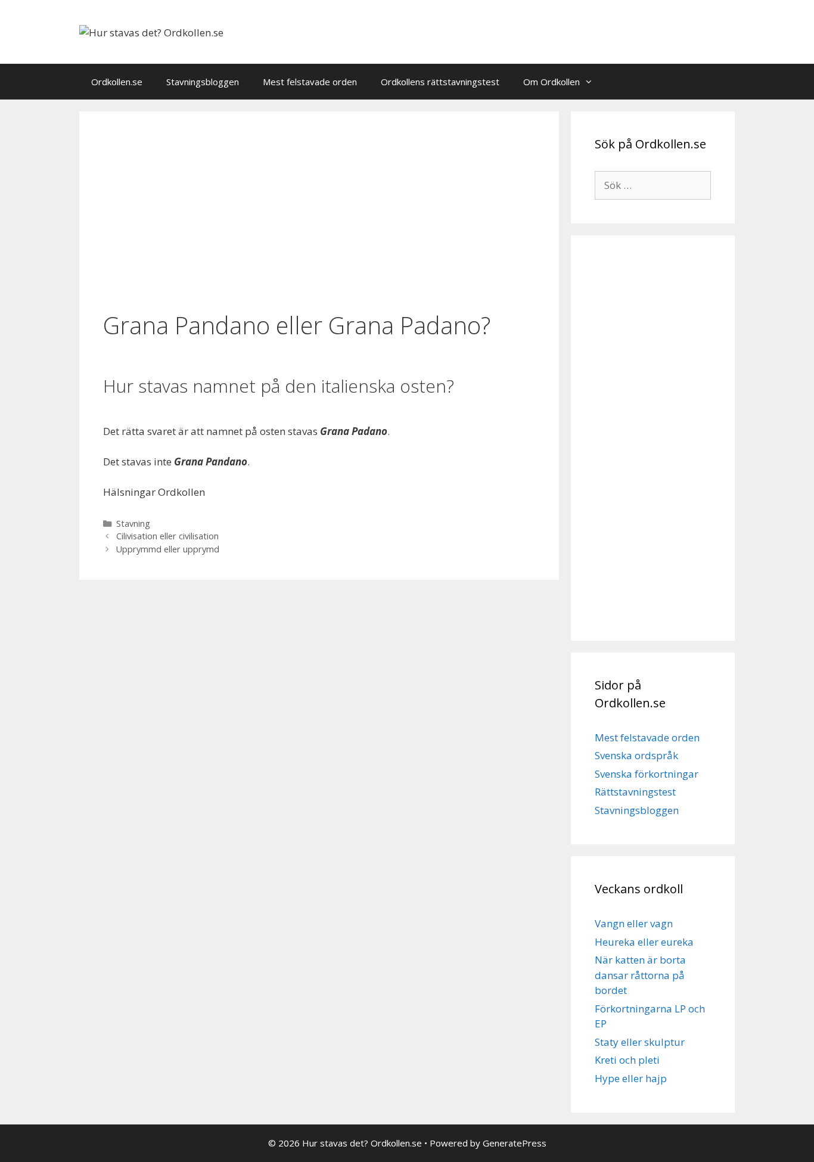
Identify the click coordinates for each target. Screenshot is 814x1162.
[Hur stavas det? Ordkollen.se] (151, 31)
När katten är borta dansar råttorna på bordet (640, 975)
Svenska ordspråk (636, 755)
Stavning (133, 523)
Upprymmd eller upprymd (167, 549)
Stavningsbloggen (202, 82)
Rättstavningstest (635, 792)
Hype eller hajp (631, 1078)
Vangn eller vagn (634, 923)
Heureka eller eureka (644, 942)
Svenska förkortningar (646, 774)
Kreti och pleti (627, 1060)
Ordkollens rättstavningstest (440, 82)
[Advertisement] (319, 212)
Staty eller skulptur (640, 1042)
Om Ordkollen (551, 82)
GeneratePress (514, 1143)
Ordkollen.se (116, 82)
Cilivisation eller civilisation (167, 536)
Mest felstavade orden (310, 82)
